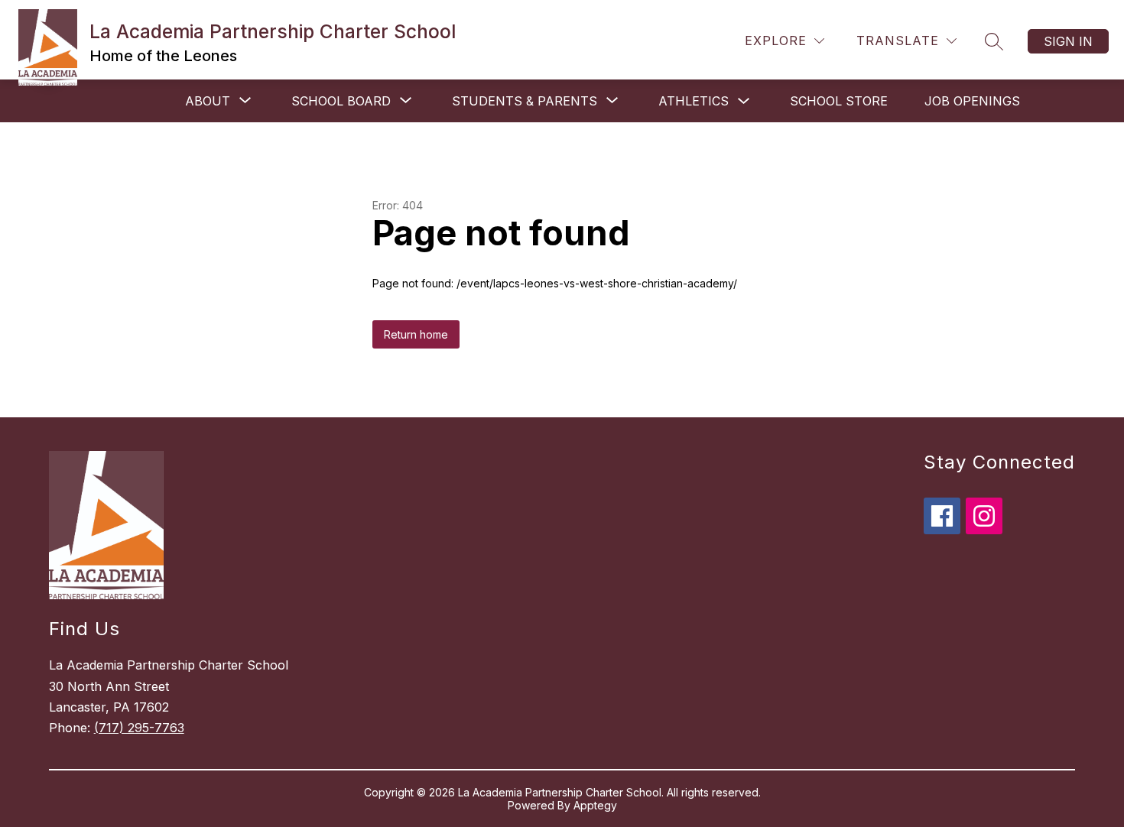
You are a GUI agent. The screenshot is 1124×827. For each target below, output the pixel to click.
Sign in (1068, 41)
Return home (416, 334)
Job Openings (972, 101)
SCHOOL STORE (839, 101)
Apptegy (595, 805)
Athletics (693, 101)
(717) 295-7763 (139, 727)
